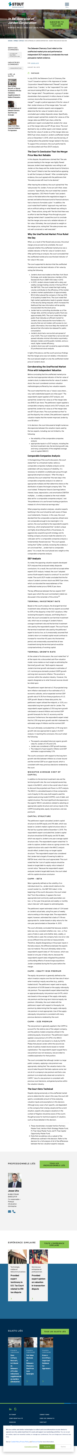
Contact (43, 1422)
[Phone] (14, 1211)
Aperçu (16, 40)
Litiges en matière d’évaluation (15, 55)
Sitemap (12, 1414)
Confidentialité (16, 1418)
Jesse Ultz (35, 63)
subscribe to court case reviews (57, 24)
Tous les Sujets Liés (55, 1332)
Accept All (47, 1447)
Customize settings (31, 1447)
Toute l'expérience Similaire (54, 1244)
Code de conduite (47, 1418)
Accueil (10, 40)
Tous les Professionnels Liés (54, 1164)
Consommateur (16, 68)
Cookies (12, 1422)
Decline (63, 1447)
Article (21, 40)
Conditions (44, 1414)
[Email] (10, 1211)
